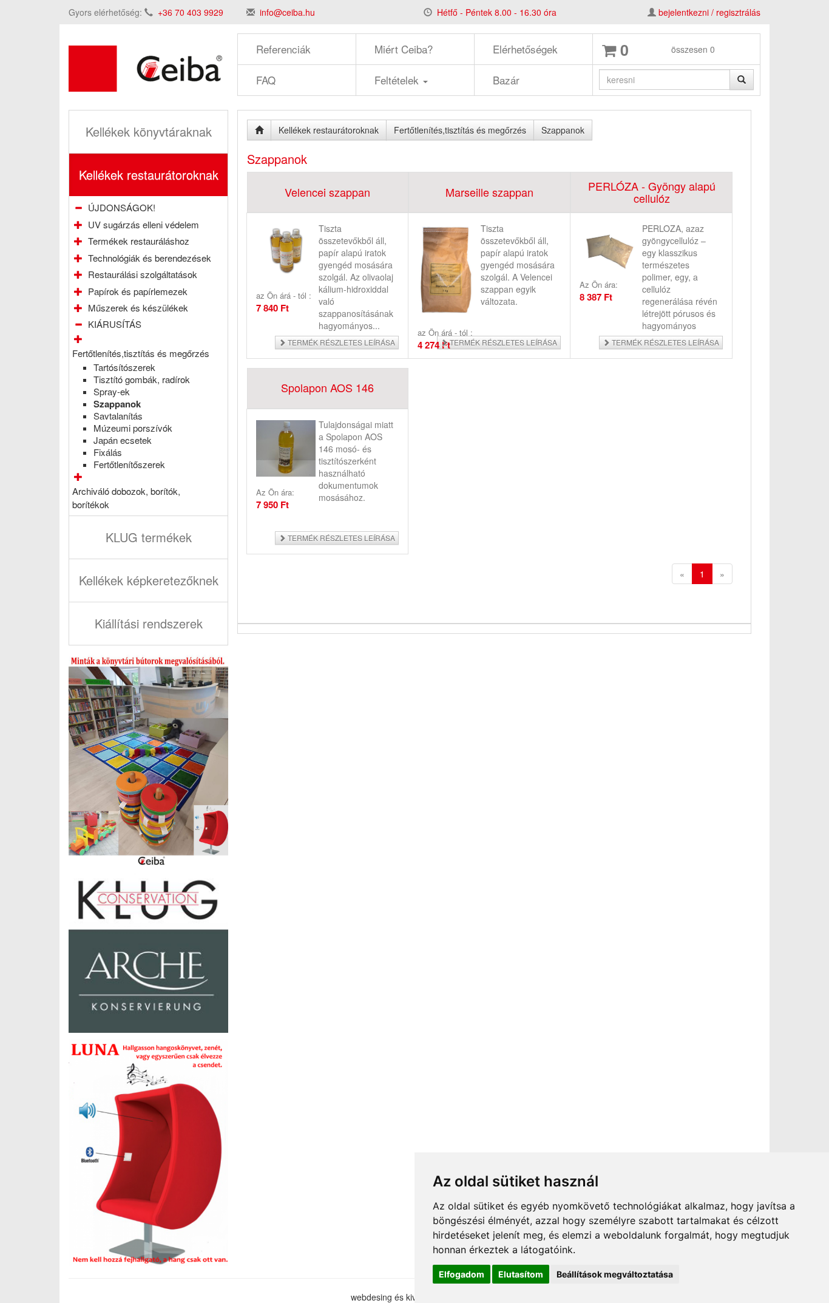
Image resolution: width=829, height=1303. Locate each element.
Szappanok (117, 403)
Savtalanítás (118, 415)
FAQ (266, 79)
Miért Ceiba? (403, 48)
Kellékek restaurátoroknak (148, 174)
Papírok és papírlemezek (138, 291)
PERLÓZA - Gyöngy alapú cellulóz (652, 192)
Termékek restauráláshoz (138, 240)
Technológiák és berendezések (149, 257)
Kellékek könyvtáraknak (149, 131)
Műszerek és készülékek (138, 307)
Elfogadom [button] (461, 1274)
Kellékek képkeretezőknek (148, 580)
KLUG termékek (149, 537)
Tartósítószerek (124, 367)
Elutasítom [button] (520, 1274)
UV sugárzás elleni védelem (143, 224)
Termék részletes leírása (340, 342)
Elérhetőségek (525, 48)
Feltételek (398, 79)
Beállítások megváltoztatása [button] (615, 1274)
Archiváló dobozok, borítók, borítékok (126, 497)
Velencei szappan (327, 192)
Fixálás (107, 452)
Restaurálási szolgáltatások (142, 274)
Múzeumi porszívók (132, 427)
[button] (78, 224)
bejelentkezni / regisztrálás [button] (709, 12)
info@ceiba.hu (287, 12)
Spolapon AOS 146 (327, 387)
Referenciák (283, 48)
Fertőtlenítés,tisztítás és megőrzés (140, 353)
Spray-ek (111, 391)
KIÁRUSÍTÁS (114, 324)
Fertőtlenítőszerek (129, 464)
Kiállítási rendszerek (149, 623)
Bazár (506, 79)
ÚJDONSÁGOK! (121, 207)
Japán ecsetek (122, 440)
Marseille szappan (489, 192)
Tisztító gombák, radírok (141, 379)
